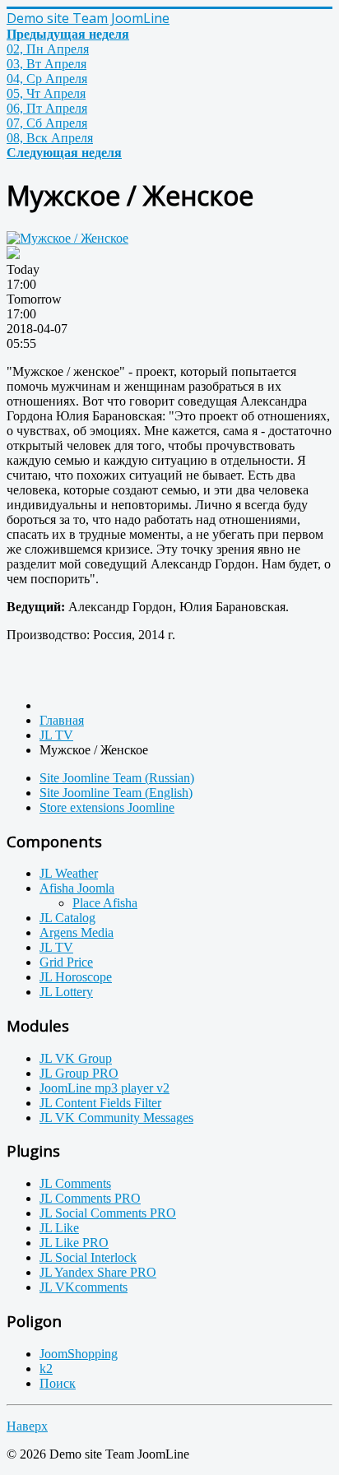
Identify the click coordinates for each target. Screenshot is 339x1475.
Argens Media (76, 932)
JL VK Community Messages (116, 1118)
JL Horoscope (75, 977)
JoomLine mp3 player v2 (104, 1088)
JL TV (56, 947)
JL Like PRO (74, 1243)
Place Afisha (104, 903)
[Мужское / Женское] (67, 238)
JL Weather (68, 873)
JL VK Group (75, 1058)
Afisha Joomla (76, 888)
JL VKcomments (83, 1287)
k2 (46, 1368)
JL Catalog (67, 918)
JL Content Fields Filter (100, 1103)
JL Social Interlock (88, 1257)
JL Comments (75, 1183)
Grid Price (66, 962)
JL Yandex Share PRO (97, 1272)
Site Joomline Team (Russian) (116, 778)
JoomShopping (78, 1354)
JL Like (59, 1228)
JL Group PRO (78, 1073)
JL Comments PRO (90, 1198)
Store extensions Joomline (106, 807)
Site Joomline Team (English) (116, 793)
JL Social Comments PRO (107, 1213)
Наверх (27, 1426)
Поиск (57, 1383)
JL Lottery (66, 992)
